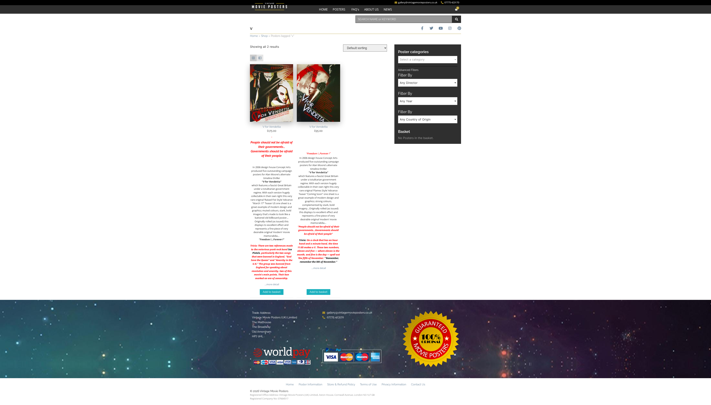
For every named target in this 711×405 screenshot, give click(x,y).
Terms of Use (368, 384)
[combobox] (404, 19)
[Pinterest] (459, 28)
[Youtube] (441, 28)
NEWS (388, 9)
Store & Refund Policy (341, 384)
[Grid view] (253, 58)
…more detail (271, 284)
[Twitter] (431, 28)
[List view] (260, 58)
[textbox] (427, 59)
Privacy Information (394, 384)
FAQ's (355, 9)
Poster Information (310, 384)
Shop (264, 36)
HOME (323, 9)
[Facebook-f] (422, 28)
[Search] (456, 19)
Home (254, 36)
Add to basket (272, 292)
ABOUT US (371, 9)
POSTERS (339, 9)
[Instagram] (450, 28)
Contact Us (418, 384)
